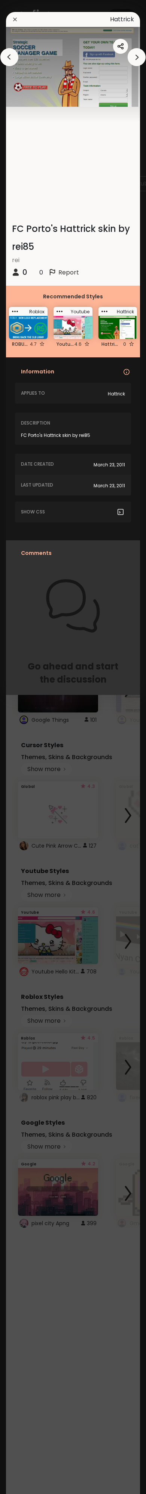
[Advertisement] (30, 747)
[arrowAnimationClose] (9, 57)
